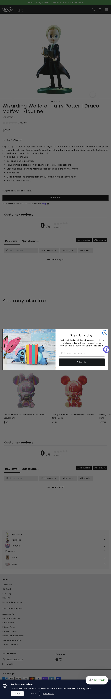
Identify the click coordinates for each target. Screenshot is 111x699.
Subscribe (82, 362)
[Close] (108, 682)
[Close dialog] (104, 332)
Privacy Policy (85, 688)
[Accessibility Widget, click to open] (106, 349)
